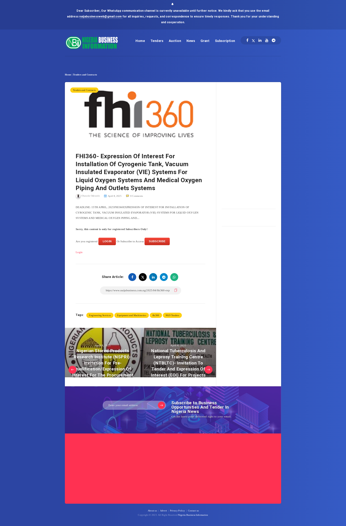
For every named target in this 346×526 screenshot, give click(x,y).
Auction (175, 41)
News (191, 41)
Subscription (225, 41)
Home (140, 41)
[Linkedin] (259, 40)
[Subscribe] (161, 405)
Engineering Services (100, 315)
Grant (205, 41)
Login (79, 252)
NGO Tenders (172, 315)
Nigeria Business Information (193, 515)
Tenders (156, 41)
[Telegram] (273, 40)
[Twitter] (253, 40)
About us (152, 510)
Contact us (193, 510)
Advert (163, 510)
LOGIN (107, 241)
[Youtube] (266, 40)
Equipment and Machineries (131, 315)
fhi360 (155, 315)
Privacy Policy (177, 510)
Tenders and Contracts (85, 74)
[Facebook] (247, 40)
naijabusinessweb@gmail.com (100, 16)
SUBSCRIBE (157, 241)
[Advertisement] (249, 144)
